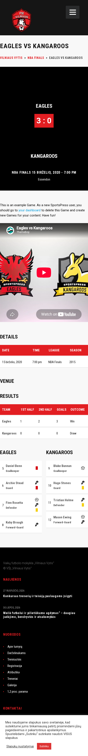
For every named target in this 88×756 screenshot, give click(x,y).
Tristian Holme (63, 500)
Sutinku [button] (44, 746)
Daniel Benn (14, 466)
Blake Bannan (62, 466)
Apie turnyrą (14, 647)
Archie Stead (14, 483)
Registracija (14, 666)
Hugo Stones (62, 483)
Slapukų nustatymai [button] (20, 746)
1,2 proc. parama (17, 691)
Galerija (12, 685)
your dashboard (30, 210)
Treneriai (12, 679)
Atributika (13, 672)
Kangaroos (44, 156)
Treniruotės (14, 659)
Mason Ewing (62, 517)
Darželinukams (16, 653)
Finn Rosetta (14, 503)
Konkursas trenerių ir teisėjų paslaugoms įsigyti (37, 596)
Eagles (44, 106)
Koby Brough (14, 522)
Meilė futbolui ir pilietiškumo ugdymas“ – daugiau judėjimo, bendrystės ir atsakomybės (39, 615)
